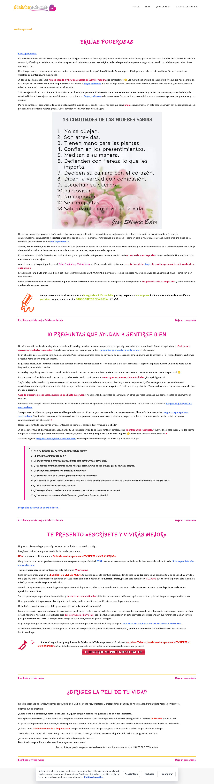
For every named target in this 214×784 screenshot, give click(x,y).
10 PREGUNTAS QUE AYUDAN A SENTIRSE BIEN (107, 334)
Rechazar (149, 774)
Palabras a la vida (54, 320)
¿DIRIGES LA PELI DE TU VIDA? (107, 692)
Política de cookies (93, 777)
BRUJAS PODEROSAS (107, 41)
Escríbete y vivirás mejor (31, 320)
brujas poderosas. (59, 241)
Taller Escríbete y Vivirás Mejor (75, 264)
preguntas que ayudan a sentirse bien (120, 350)
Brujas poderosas (27, 53)
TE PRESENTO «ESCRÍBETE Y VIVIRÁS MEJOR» (107, 534)
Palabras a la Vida (36, 8)
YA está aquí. (81, 570)
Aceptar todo (131, 774)
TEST (99, 561)
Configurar (167, 774)
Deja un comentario (185, 320)
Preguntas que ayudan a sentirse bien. (38, 507)
